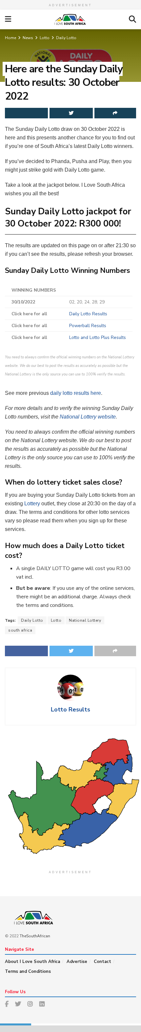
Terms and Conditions (28, 971)
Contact (102, 962)
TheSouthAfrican (35, 936)
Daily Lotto (66, 37)
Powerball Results (87, 326)
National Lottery (85, 620)
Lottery (32, 503)
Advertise (77, 962)
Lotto (45, 37)
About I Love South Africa (32, 962)
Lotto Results (70, 709)
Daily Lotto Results (88, 314)
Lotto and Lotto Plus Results (97, 337)
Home (10, 37)
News (28, 37)
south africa (20, 630)
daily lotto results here (75, 393)
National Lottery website (88, 417)
